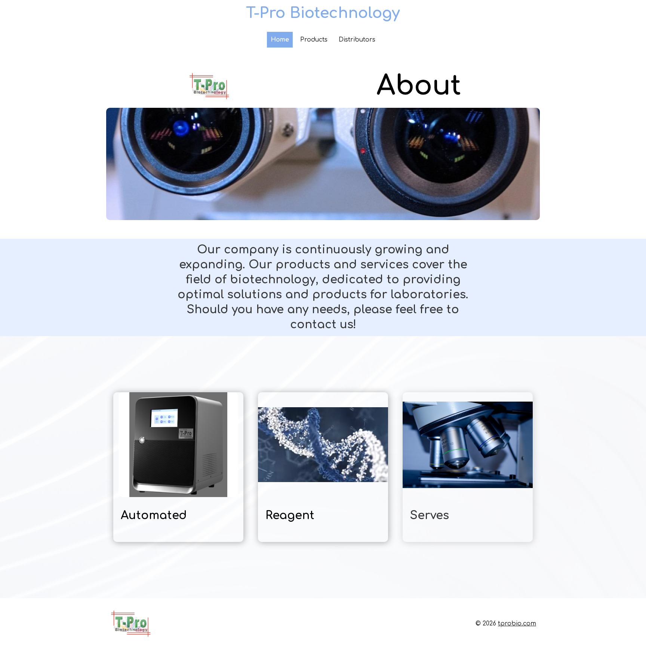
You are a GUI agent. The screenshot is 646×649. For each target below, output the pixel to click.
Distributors (357, 39)
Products (313, 39)
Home (280, 39)
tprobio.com (517, 623)
